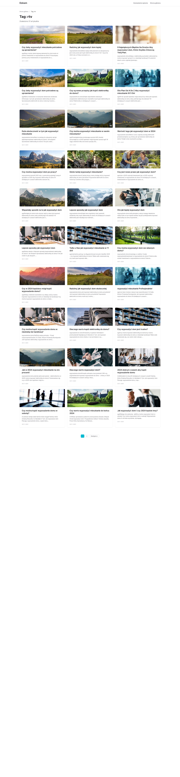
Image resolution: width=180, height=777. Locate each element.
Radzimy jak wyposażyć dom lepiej (85, 47)
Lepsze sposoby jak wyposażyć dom (86, 210)
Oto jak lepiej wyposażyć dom (130, 210)
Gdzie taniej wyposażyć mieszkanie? (86, 172)
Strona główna (155, 3)
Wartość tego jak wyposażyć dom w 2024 (136, 131)
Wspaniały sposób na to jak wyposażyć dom (42, 210)
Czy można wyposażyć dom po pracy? (39, 172)
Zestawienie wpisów (140, 3)
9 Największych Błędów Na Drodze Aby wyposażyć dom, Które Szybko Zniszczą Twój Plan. (135, 50)
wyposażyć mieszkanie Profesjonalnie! (134, 289)
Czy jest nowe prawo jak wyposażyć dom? (136, 172)
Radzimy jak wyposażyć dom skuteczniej (88, 289)
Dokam (23, 3)
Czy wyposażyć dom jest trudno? (132, 329)
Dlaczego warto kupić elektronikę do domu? (89, 329)
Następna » (94, 436)
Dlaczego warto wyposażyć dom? (85, 370)
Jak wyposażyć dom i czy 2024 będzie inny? (137, 411)
